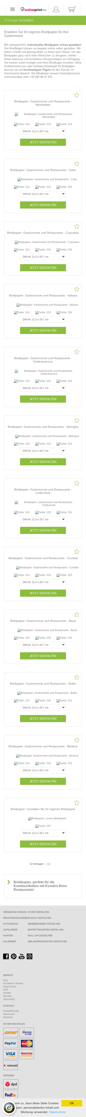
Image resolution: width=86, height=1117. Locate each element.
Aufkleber (10, 929)
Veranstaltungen (15, 912)
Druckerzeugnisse (15, 918)
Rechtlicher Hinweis (13, 983)
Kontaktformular (11, 1011)
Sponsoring (9, 999)
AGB (5, 989)
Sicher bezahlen (14, 1024)
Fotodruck (10, 924)
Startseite (8, 1017)
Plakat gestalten (39, 918)
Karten (8, 935)
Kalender (9, 941)
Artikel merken (77, 95)
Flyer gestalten (38, 912)
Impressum (9, 1014)
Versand (7, 996)
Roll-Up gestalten (40, 935)
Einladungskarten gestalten (47, 941)
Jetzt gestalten (43, 142)
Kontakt (7, 993)
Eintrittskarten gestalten (45, 929)
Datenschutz (9, 986)
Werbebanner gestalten (44, 924)
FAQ (5, 980)
